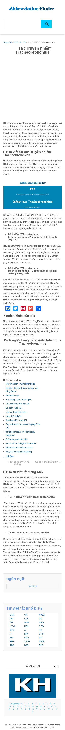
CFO (12, 630)
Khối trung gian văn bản (16, 439)
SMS (41, 622)
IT (11, 634)
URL (26, 626)
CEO (41, 626)
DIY (26, 634)
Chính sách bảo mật (35, 727)
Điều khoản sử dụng (18, 727)
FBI (11, 618)
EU (11, 622)
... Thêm (8, 456)
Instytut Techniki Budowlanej (19, 451)
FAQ (26, 637)
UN (40, 618)
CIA (26, 618)
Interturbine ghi (12, 395)
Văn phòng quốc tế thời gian (18, 399)
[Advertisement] (32, 88)
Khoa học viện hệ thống (19, 463)
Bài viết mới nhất (32, 666)
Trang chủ (7, 42)
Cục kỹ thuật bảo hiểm (16, 412)
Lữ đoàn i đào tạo (14, 408)
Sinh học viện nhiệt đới (16, 420)
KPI (11, 637)
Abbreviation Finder (24, 725)
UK (25, 614)
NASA (42, 614)
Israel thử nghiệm (14, 416)
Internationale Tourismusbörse (19, 447)
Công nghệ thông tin (46, 462)
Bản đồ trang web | (39, 725)
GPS (41, 634)
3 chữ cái (17, 42)
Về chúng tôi (49, 727)
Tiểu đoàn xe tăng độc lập (17, 404)
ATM (26, 622)
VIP (40, 637)
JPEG (27, 641)
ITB (24, 42)
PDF (12, 641)
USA (12, 614)
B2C (41, 645)
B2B (26, 645)
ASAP (42, 641)
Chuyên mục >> (16, 704)
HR (40, 630)
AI (25, 630)
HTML (13, 626)
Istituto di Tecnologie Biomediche (21, 443)
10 (10, 706)
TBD (12, 645)
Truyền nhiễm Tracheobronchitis (20, 384)
